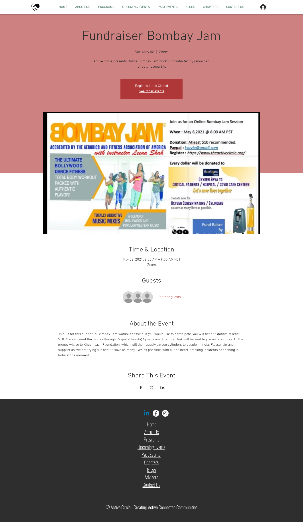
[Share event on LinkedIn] (162, 387)
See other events (151, 91)
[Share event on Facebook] (141, 387)
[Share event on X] (152, 387)
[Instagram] (165, 413)
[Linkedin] (146, 413)
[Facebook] (156, 413)
